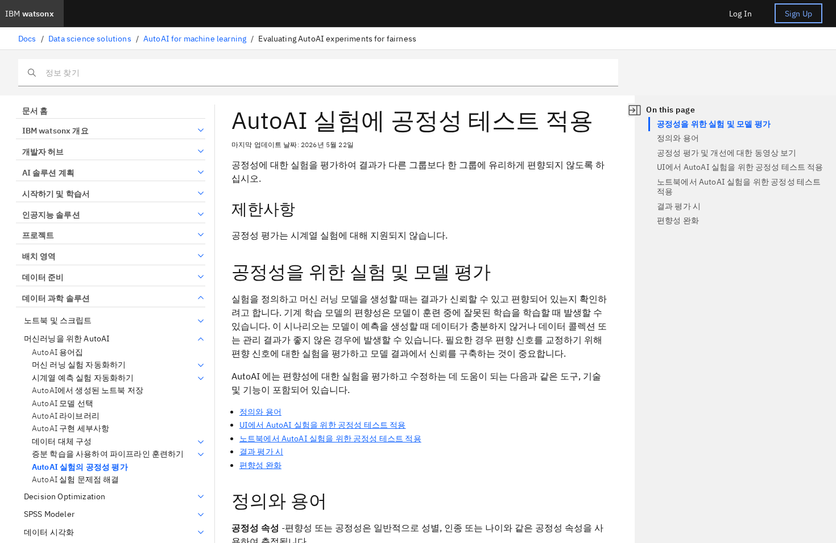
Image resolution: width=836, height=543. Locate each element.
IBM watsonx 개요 (55, 131)
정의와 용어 (260, 412)
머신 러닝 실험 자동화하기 (79, 365)
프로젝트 (38, 235)
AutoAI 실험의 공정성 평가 (80, 467)
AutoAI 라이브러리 (66, 416)
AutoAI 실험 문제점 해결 (75, 479)
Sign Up (798, 14)
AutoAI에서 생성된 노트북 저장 (87, 390)
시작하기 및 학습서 (56, 194)
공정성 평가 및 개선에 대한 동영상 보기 (727, 153)
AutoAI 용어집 (58, 352)
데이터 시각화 (49, 532)
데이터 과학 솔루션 (56, 298)
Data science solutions (89, 39)
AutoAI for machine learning (194, 39)
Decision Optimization (64, 497)
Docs (27, 39)
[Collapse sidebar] (635, 110)
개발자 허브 (43, 152)
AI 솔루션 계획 (48, 173)
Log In (740, 13)
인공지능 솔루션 (51, 215)
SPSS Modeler (49, 514)
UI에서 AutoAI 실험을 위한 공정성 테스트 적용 (322, 425)
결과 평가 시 (261, 451)
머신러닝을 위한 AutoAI (67, 339)
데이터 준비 (43, 277)
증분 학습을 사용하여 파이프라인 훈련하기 (108, 454)
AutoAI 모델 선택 (62, 403)
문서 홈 (35, 111)
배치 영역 (39, 256)
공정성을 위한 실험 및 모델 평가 (714, 124)
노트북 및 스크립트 (58, 320)
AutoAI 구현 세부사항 (70, 428)
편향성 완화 (260, 465)
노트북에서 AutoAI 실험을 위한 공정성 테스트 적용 (330, 438)
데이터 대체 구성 (62, 441)
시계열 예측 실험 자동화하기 (83, 378)
